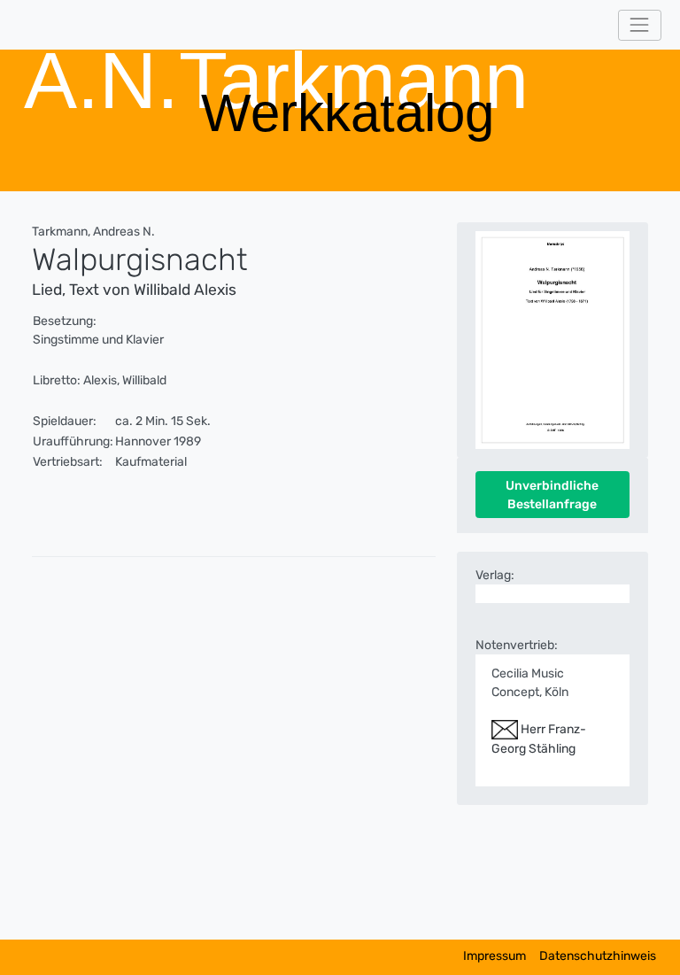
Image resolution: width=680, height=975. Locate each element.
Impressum (494, 955)
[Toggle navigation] (639, 25)
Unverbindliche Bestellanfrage (552, 495)
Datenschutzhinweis (597, 955)
